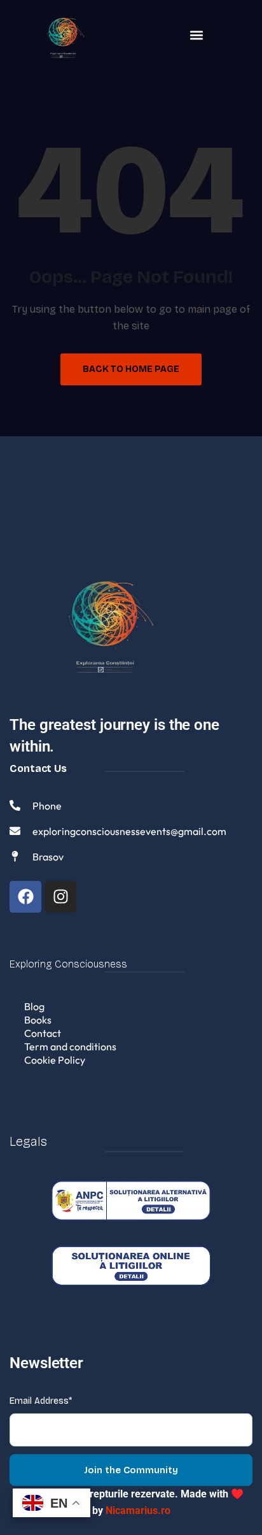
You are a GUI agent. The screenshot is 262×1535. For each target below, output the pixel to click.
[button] (196, 34)
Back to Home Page (131, 369)
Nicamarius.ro (138, 1510)
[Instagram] (60, 897)
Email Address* (41, 1401)
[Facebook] (25, 897)
